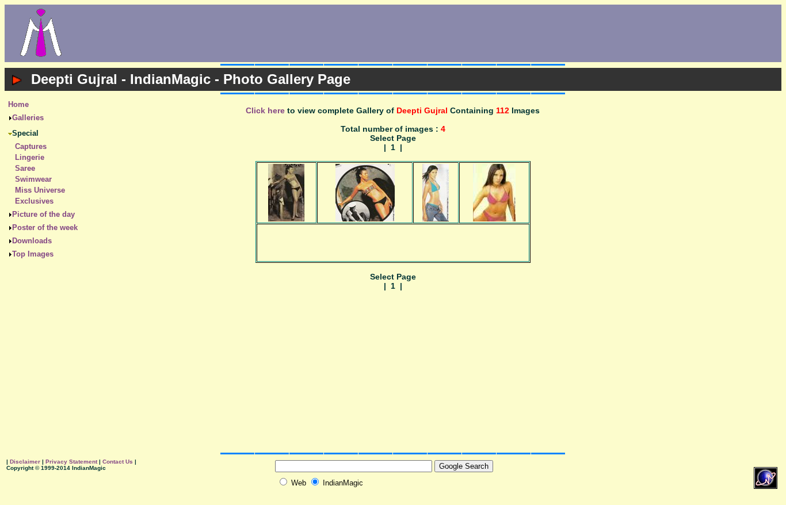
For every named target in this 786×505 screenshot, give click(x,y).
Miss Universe (40, 190)
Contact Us (117, 461)
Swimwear (33, 179)
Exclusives (34, 201)
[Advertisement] (429, 33)
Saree (25, 168)
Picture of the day (43, 214)
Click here (265, 110)
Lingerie (29, 157)
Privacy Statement (71, 461)
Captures (31, 146)
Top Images (33, 254)
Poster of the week (45, 227)
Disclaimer (25, 461)
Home (18, 104)
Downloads (32, 240)
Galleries (28, 117)
